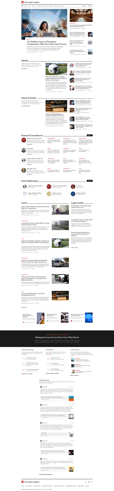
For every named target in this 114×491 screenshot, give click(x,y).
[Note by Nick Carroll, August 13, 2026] (57, 465)
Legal (28, 39)
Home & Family (51, 158)
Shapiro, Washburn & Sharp (52, 125)
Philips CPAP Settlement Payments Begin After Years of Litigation (69, 161)
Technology (66, 148)
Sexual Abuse (72, 23)
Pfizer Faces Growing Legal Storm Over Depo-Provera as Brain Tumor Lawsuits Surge (54, 151)
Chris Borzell (30, 148)
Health (49, 148)
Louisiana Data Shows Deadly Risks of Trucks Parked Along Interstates (54, 141)
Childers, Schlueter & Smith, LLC (82, 112)
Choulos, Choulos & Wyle (52, 91)
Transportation (51, 138)
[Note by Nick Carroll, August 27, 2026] (57, 393)
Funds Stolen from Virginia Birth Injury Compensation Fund (84, 171)
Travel (80, 148)
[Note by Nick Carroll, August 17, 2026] (57, 429)
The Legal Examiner (28, 489)
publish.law (40, 489)
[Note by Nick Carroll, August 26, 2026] (57, 411)
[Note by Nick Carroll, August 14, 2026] (57, 447)
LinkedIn (50, 489)
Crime (80, 168)
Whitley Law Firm (25, 268)
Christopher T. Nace (31, 168)
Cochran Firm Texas (80, 74)
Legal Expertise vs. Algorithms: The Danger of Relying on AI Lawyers (69, 151)
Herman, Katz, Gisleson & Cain (34, 138)
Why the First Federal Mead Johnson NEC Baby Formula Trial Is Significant (53, 161)
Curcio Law (78, 129)
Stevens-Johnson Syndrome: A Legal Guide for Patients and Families (80, 234)
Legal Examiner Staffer (32, 52)
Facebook (45, 489)
